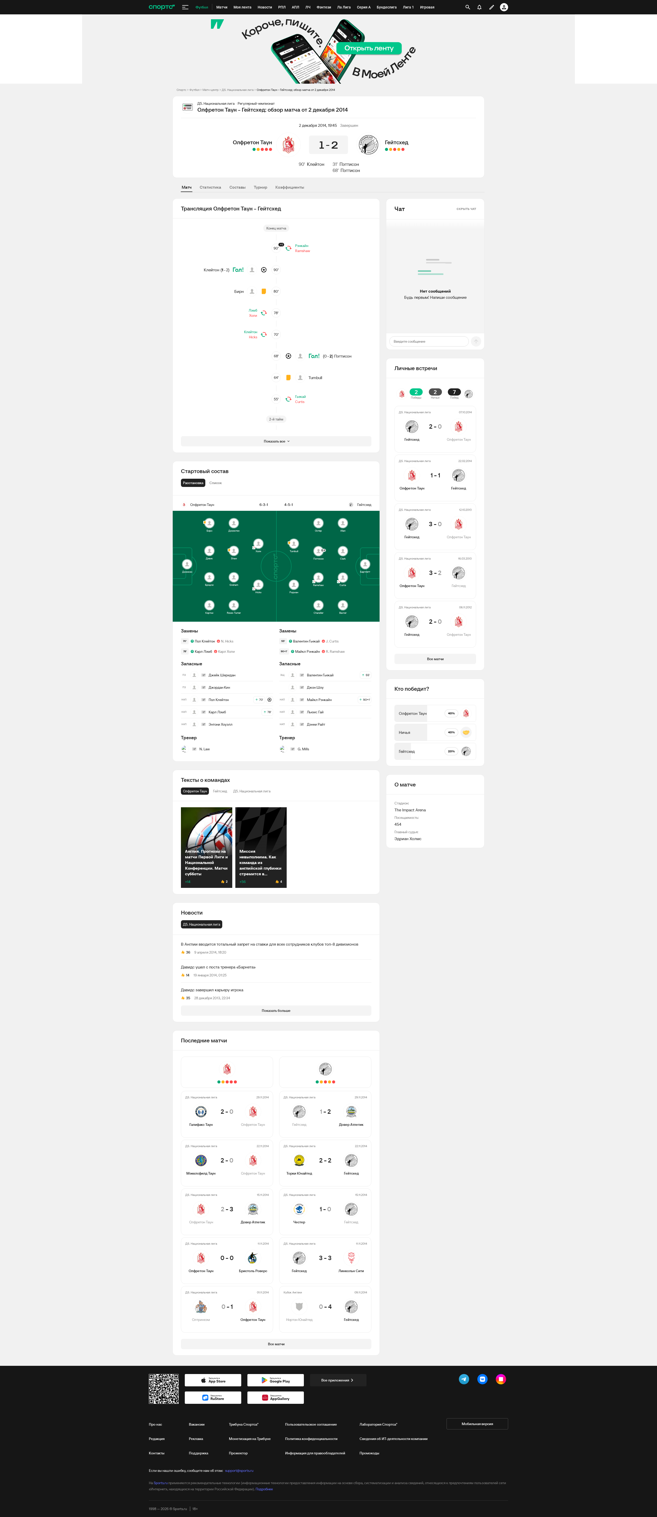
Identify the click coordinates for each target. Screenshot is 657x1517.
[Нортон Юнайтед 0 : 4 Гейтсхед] (386, 149)
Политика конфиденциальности (311, 1438)
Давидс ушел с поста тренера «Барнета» (218, 966)
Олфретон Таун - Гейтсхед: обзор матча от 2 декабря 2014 (296, 90)
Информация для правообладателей (315, 1453)
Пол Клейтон (205, 641)
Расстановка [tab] (193, 483)
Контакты (157, 1453)
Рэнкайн (301, 245)
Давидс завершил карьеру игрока (212, 989)
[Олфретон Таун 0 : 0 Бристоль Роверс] (258, 149)
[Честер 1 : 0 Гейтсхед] (394, 149)
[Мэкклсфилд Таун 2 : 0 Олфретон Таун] (266, 149)
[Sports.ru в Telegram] (465, 1380)
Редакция (157, 1438)
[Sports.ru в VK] (483, 1380)
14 (187, 975)
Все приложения (335, 1380)
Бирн (239, 291)
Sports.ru (161, 1483)
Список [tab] (215, 483)
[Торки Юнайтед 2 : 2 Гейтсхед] (398, 149)
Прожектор (238, 1453)
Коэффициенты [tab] (289, 187)
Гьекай (300, 396)
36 (188, 952)
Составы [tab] (237, 187)
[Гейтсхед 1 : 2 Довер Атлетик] (402, 149)
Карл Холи (226, 651)
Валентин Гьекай (306, 641)
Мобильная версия (477, 1424)
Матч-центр (210, 90)
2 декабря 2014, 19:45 (318, 125)
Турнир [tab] (260, 187)
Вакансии (197, 1424)
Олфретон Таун (252, 142)
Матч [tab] (186, 187)
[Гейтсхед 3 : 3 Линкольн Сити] (390, 149)
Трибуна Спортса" (243, 1424)
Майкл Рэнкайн (307, 651)
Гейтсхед (396, 142)
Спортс (181, 90)
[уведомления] (479, 7)
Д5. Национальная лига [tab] (201, 924)
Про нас (155, 1424)
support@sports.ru (239, 1470)
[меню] (185, 7)
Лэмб (253, 310)
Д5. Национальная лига (238, 90)
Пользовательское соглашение (311, 1424)
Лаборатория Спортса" (378, 1424)
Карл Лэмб (203, 651)
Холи (253, 315)
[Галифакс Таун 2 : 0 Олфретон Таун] (270, 149)
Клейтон (315, 164)
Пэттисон (349, 164)
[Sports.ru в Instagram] (502, 1380)
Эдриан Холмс (407, 838)
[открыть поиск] (467, 7)
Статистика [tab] (210, 187)
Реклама (196, 1438)
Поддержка (198, 1453)
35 (188, 998)
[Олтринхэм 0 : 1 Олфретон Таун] (254, 149)
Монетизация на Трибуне (250, 1438)
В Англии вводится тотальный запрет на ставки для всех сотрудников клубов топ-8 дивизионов (269, 944)
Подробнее (264, 1489)
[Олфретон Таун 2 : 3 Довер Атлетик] (262, 149)
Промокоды (369, 1453)
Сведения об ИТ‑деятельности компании (394, 1438)
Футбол (194, 90)
